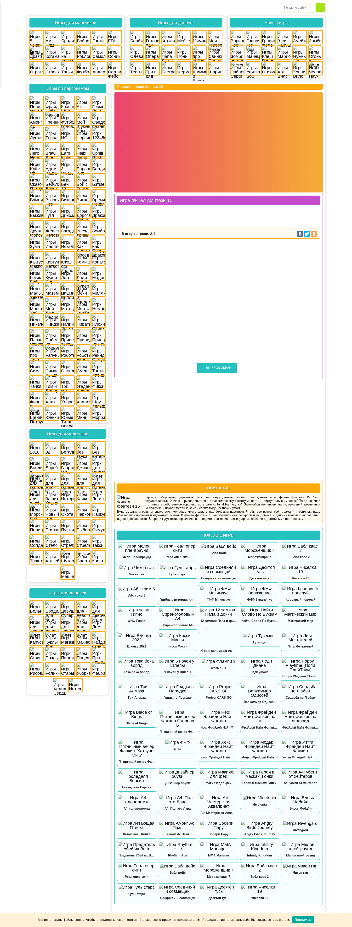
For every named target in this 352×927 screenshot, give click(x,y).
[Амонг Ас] (36, 118)
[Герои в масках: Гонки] (259, 774)
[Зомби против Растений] (237, 52)
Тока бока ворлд (136, 672)
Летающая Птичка (136, 834)
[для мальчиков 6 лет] (52, 479)
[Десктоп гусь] (259, 569)
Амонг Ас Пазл (177, 834)
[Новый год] (52, 510)
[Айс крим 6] (137, 589)
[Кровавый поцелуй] (300, 591)
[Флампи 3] (218, 661)
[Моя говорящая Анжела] (215, 37)
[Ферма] (183, 68)
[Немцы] (98, 305)
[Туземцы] (259, 635)
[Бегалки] (67, 448)
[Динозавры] (67, 211)
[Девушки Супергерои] (67, 607)
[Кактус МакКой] (36, 258)
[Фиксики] (98, 382)
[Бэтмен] (98, 180)
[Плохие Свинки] (98, 320)
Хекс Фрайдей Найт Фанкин (218, 757)
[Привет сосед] (67, 336)
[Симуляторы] (98, 526)
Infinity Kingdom (259, 855)
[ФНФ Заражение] (259, 591)
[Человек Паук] (315, 68)
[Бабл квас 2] (300, 548)
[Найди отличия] (98, 638)
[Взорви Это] (52, 196)
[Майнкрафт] (253, 52)
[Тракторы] (36, 557)
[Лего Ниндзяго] (36, 149)
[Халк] (52, 398)
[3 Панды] (67, 165)
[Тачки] (36, 382)
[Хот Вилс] (284, 68)
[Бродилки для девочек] (52, 607)
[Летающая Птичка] (137, 825)
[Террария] (52, 134)
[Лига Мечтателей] (300, 637)
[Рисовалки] (36, 669)
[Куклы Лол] (52, 638)
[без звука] (83, 448)
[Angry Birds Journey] (259, 825)
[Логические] (98, 495)
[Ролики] (52, 669)
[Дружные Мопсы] (36, 227)
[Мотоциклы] (67, 305)
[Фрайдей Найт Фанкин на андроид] (300, 716)
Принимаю (303, 920)
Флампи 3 (218, 668)
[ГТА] (114, 37)
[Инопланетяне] (52, 243)
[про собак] (199, 52)
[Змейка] (299, 37)
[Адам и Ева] (52, 165)
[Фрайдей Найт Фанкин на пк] (259, 716)
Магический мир (300, 621)
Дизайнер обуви (177, 783)
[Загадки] (67, 227)
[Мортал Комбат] (83, 305)
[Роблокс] (83, 52)
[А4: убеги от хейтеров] (300, 774)
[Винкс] (83, 196)
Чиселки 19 (300, 578)
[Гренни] (52, 118)
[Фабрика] (98, 669)
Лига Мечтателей (300, 646)
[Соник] (114, 52)
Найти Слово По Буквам (259, 621)
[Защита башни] (52, 495)
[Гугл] (52, 211)
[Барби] (137, 37)
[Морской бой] (36, 510)
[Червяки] (83, 134)
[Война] (83, 37)
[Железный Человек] (52, 227)
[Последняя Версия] (137, 776)
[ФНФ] (177, 742)
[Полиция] (36, 526)
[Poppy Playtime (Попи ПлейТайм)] (300, 665)
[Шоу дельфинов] (98, 398)
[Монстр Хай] (36, 305)
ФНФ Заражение (259, 599)
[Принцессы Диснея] (98, 336)
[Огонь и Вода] (315, 52)
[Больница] (36, 607)
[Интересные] (67, 495)
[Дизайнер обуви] (177, 774)
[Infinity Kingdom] (259, 846)
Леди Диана (259, 672)
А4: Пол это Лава (178, 808)
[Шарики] (215, 68)
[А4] (83, 103)
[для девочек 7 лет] (52, 623)
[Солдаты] (36, 541)
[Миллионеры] (98, 289)
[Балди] (98, 165)
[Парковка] (83, 510)
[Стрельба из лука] (67, 541)
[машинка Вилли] (67, 289)
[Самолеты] (99, 52)
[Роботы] (67, 351)
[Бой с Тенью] (83, 180)
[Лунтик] (36, 134)
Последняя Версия (136, 787)
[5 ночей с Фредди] (36, 37)
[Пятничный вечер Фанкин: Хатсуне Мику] (137, 748)
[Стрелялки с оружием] (83, 541)
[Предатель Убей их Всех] (137, 846)
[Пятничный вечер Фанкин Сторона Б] (177, 718)
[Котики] (168, 37)
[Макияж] (83, 638)
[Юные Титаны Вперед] (67, 413)
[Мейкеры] (183, 37)
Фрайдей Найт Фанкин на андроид (300, 727)
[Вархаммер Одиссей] (259, 691)
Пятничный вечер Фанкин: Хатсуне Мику (137, 761)
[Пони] (183, 52)
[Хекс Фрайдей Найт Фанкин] (218, 746)
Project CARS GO (219, 697)
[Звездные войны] (83, 227)
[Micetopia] (259, 797)
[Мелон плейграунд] (137, 548)
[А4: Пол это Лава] (177, 799)
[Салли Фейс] (114, 68)
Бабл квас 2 (300, 557)
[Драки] (36, 52)
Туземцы (259, 642)
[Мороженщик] (98, 413)
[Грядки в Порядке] (177, 689)
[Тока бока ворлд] (137, 663)
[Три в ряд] (152, 68)
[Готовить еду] (152, 37)
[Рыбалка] (83, 526)
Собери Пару (218, 834)
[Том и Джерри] (52, 382)
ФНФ (177, 749)
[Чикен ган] (137, 567)
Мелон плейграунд (136, 557)
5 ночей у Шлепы (177, 672)
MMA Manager (218, 855)
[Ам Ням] (52, 37)
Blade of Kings (137, 723)
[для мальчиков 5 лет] (36, 479)
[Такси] (98, 541)
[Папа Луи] (168, 52)
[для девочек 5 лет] (98, 607)
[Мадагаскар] (98, 274)
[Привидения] (83, 336)
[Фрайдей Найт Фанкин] (52, 103)
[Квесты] (98, 557)
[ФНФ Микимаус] (218, 591)
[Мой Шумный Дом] (83, 118)
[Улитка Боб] (253, 68)
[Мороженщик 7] (259, 548)
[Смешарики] (83, 367)
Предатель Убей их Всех (137, 855)
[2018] (36, 448)
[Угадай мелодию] (83, 382)
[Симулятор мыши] (52, 367)
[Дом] (98, 623)
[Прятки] (52, 526)
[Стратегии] (36, 68)
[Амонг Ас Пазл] (177, 825)
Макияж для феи (219, 783)
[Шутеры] (67, 557)
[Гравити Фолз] (268, 37)
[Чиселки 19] (300, 569)
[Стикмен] (268, 68)
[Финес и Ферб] (36, 398)
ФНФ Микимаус (219, 599)
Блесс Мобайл (301, 808)
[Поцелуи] (83, 654)
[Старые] (67, 669)
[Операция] (152, 52)
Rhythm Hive (177, 855)
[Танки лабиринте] (98, 367)
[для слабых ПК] (36, 495)
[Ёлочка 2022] (137, 637)
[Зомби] (315, 37)
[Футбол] (83, 68)
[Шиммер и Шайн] (199, 68)
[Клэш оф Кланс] (67, 258)
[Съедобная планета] (98, 118)
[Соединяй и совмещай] (218, 569)
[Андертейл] (99, 68)
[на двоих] (68, 52)
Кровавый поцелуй (300, 599)
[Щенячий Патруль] (36, 413)
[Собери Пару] (218, 825)
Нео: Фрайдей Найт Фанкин (218, 727)
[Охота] (67, 510)
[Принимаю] (346, 919)
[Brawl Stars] (52, 149)
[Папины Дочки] (67, 320)
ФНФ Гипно (137, 621)
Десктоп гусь (259, 578)
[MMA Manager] (218, 846)
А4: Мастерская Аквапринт (218, 813)
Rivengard (300, 830)
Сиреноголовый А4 (178, 625)
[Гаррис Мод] (67, 464)
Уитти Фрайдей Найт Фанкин (300, 757)
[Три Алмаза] (137, 689)
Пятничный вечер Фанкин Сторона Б (177, 732)
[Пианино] (67, 654)
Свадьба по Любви (300, 697)
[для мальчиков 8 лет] (83, 479)
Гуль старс (177, 574)
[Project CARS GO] (218, 689)
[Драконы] (98, 211)
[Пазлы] (52, 654)
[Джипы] (83, 464)
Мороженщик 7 (259, 557)
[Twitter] (307, 234)
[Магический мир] (300, 612)
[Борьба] (52, 464)
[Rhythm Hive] (177, 846)
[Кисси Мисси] (177, 637)
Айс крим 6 (136, 595)
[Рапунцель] (52, 351)
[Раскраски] (168, 68)
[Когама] (52, 52)
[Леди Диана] (259, 663)
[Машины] (67, 572)
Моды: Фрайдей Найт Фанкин (259, 757)
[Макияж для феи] (218, 774)
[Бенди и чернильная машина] (36, 464)
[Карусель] (36, 638)
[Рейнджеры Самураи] (98, 351)
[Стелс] (52, 541)
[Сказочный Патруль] (36, 180)
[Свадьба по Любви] (300, 689)
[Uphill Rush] (98, 149)
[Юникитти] (52, 413)
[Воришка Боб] (237, 37)
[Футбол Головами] (67, 118)
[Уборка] (83, 669)
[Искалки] (67, 243)
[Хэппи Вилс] (299, 68)
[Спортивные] (83, 557)
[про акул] (36, 351)
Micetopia (259, 804)
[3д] (52, 448)
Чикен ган (136, 574)
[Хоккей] (52, 557)
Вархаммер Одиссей (259, 702)
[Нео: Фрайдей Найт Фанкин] (218, 716)
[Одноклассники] (314, 234)
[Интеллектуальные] (75, 685)
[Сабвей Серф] (237, 68)
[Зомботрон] (98, 227)
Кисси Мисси (177, 646)
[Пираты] (83, 320)
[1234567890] (98, 134)
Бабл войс (218, 553)
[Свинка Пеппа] (215, 52)
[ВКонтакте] (300, 234)
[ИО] (67, 134)
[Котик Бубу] (36, 274)
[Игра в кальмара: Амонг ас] (218, 639)
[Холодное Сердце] (60, 685)
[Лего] (67, 274)
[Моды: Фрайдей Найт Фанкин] (259, 746)
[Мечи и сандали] (83, 289)
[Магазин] (67, 638)
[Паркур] (98, 510)
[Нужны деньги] (299, 52)
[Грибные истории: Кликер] (177, 591)
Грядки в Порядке (178, 697)
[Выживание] (36, 211)
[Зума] (36, 243)
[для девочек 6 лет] (36, 623)
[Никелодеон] (36, 320)
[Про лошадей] (98, 654)
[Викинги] (67, 196)
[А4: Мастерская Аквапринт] (218, 801)
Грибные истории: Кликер (177, 599)
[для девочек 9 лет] (83, 623)
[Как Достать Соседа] (83, 243)
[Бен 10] (67, 180)
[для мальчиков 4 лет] (98, 464)
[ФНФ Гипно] (137, 612)
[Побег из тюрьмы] (52, 336)
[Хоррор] (67, 398)
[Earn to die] (67, 149)
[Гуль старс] (177, 567)
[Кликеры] (83, 495)
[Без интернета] (98, 448)
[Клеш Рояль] (268, 52)
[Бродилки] (68, 37)
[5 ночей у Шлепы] (177, 663)
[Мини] (83, 413)
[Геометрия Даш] (98, 103)
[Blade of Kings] (137, 714)
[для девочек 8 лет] (67, 623)
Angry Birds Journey (259, 834)
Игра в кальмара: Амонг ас (218, 651)
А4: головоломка (137, 808)
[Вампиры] (36, 196)
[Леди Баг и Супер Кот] (83, 274)
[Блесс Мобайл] (300, 799)
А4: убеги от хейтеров (300, 783)
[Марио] (284, 52)
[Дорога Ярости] (83, 211)
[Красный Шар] (67, 103)
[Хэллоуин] (83, 398)
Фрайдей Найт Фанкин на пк (259, 727)
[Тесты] (137, 68)
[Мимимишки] (199, 37)
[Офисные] (36, 654)
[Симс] (36, 367)
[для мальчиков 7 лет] (67, 479)
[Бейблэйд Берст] (52, 180)
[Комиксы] (83, 258)
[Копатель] (98, 258)
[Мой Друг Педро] (52, 305)
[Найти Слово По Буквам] (259, 612)
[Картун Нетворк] (52, 258)
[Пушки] (67, 526)
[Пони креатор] (36, 103)
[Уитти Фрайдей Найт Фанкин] (300, 746)
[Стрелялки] (52, 68)
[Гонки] (99, 37)
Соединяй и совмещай (218, 578)
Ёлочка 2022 (136, 646)
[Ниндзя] (52, 320)
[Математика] (52, 289)
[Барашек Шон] (83, 165)
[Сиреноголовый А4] (177, 614)
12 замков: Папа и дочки (218, 621)
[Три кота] (67, 382)
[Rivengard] (300, 823)
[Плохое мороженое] (36, 336)
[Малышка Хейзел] (36, 289)
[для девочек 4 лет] (83, 607)
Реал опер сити (177, 557)
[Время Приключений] (98, 196)
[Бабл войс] (218, 546)
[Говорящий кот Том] (253, 37)
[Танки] (68, 68)
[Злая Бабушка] (284, 37)
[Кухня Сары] (52, 274)
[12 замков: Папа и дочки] (218, 612)
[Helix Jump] (83, 149)
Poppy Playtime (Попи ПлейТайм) (300, 676)
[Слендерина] (67, 367)
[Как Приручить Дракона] (98, 243)
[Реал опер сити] (177, 548)
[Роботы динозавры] (83, 351)
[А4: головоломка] (137, 799)
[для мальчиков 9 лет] (98, 479)
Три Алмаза (137, 697)
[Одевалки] (137, 52)
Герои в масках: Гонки (259, 783)
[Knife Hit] (36, 165)
